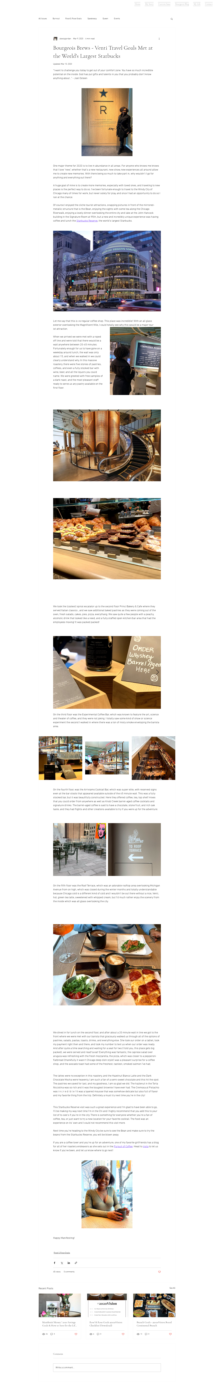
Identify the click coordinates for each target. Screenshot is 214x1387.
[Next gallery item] (157, 672)
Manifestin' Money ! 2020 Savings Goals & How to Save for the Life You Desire (59, 1324)
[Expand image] (107, 672)
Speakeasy (92, 18)
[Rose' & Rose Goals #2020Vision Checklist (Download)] (107, 1305)
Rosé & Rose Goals (73, 18)
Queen (105, 18)
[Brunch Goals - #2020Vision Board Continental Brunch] (154, 1305)
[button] (171, 19)
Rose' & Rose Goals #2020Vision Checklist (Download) (106, 1324)
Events (117, 18)
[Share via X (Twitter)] (61, 1262)
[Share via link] (76, 1262)
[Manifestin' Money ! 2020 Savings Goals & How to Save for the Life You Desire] (60, 1305)
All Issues (43, 18)
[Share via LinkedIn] (68, 1262)
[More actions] (159, 38)
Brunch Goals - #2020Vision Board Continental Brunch (154, 1324)
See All (172, 1288)
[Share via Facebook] (54, 1262)
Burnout (56, 18)
